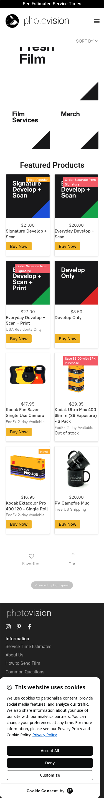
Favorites (31, 563)
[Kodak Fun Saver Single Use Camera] (27, 375)
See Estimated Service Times (52, 3)
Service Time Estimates (28, 646)
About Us (14, 655)
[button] (96, 21)
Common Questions (25, 672)
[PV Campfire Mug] (76, 468)
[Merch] (76, 127)
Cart (73, 563)
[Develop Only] (76, 283)
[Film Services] (28, 127)
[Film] (52, 73)
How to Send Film (23, 663)
